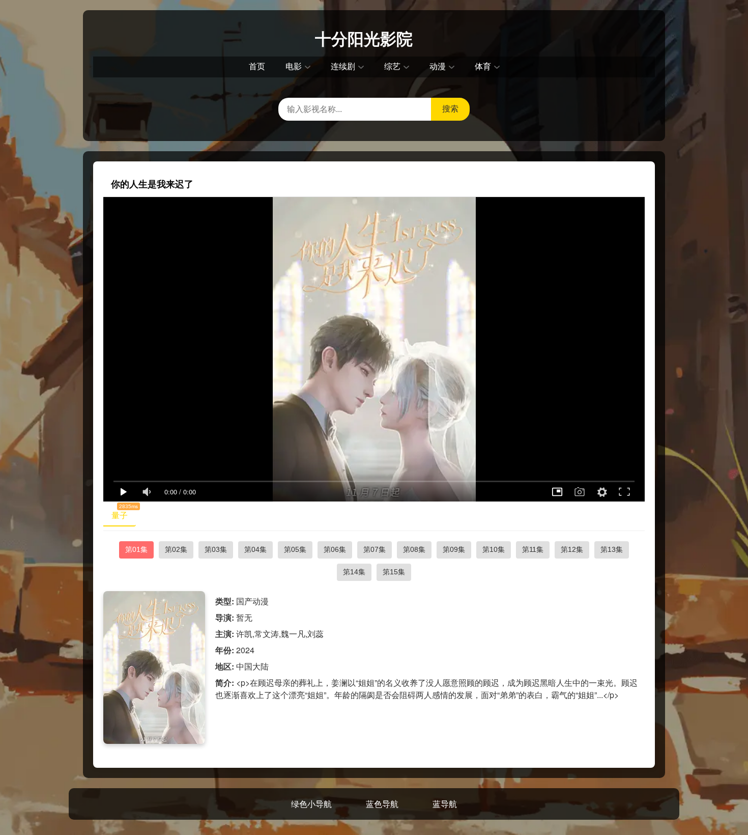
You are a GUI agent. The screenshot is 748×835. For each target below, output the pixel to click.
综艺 (392, 66)
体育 (483, 66)
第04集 (255, 549)
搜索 (450, 108)
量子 (123, 513)
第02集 (176, 549)
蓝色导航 (382, 804)
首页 (257, 66)
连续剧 (343, 66)
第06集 (335, 549)
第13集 (611, 549)
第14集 (354, 572)
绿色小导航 (311, 804)
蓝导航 (445, 804)
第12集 (572, 549)
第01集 (136, 549)
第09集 (454, 549)
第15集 (394, 572)
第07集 (374, 549)
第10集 (493, 549)
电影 (293, 66)
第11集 (532, 549)
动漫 (437, 66)
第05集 (295, 549)
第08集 (414, 549)
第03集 (216, 549)
